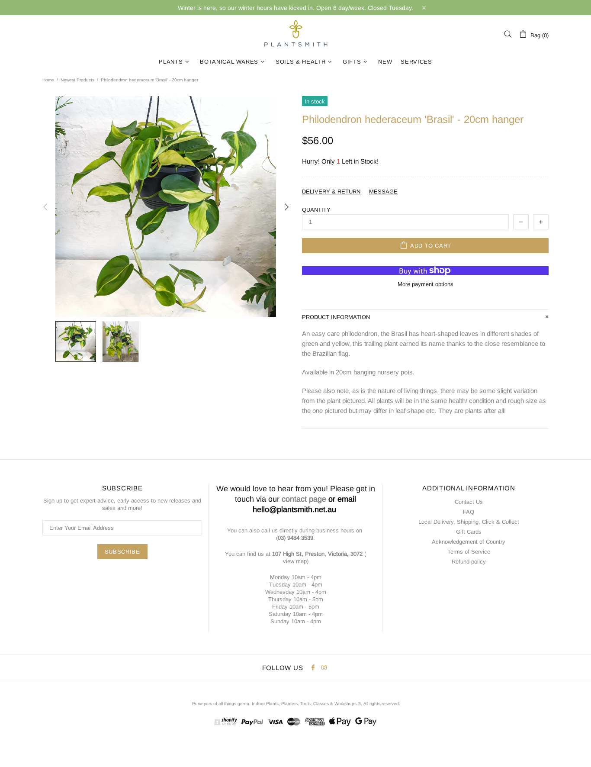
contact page (304, 499)
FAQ (468, 512)
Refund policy (469, 561)
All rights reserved (381, 703)
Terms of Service (468, 551)
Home (48, 79)
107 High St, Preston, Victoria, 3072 (317, 554)
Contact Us (469, 502)
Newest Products (77, 79)
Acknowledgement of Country (468, 541)
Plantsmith (295, 34)
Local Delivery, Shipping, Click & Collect (468, 522)
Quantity (316, 209)
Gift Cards (469, 532)
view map (295, 561)
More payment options (425, 284)
